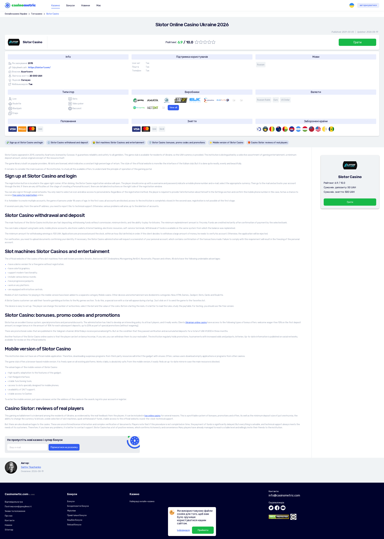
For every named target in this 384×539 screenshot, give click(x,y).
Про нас (8, 516)
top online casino (152, 415)
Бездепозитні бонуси (78, 506)
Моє (98, 5)
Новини (85, 5)
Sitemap (9, 530)
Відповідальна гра (14, 502)
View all (173, 107)
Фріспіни (71, 510)
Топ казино (36, 14)
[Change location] (351, 5)
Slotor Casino (52, 14)
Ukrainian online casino (196, 322)
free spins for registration (24, 195)
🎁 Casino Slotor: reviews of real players (268, 142)
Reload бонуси (74, 524)
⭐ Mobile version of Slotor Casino (226, 142)
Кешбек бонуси (74, 520)
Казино (55, 5)
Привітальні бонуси (77, 515)
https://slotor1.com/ (39, 67)
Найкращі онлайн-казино (142, 501)
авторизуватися (368, 5)
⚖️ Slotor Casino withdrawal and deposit (67, 142)
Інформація (183, 530)
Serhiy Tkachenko (31, 467)
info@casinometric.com (284, 495)
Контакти (9, 520)
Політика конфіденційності (18, 506)
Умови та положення (15, 511)
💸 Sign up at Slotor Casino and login (24, 142)
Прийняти (203, 530)
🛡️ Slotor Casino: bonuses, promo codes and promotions (177, 142)
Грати (357, 42)
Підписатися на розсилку (64, 447)
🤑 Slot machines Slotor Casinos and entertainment (118, 142)
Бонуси (71, 501)
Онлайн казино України (16, 14)
